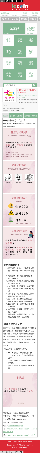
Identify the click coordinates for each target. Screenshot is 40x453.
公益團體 (5, 116)
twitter (21, 452)
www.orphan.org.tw (15, 425)
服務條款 (30, 441)
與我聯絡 (25, 441)
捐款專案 (12, 116)
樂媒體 (5, 18)
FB (2, 452)
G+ (11, 452)
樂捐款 (24, 18)
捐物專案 (20, 116)
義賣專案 (34, 116)
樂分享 (15, 18)
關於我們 (10, 441)
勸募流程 (15, 441)
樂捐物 (33, 18)
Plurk (7, 452)
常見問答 (20, 441)
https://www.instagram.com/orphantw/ (21, 435)
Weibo (16, 452)
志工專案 (27, 116)
